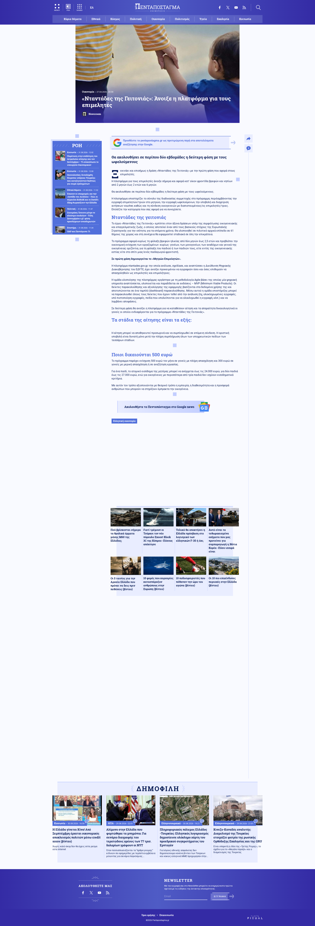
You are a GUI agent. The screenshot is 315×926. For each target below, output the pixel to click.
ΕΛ (92, 7)
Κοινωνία (245, 19)
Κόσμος (115, 19)
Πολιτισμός (182, 19)
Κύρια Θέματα (73, 19)
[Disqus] (175, 646)
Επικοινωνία (166, 915)
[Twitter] (228, 7)
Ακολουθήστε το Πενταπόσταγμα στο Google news (159, 407)
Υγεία (203, 19)
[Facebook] (219, 7)
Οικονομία (158, 19)
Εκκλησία (223, 19)
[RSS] (244, 7)
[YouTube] (236, 7)
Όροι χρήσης (148, 915)
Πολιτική (136, 19)
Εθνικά (96, 19)
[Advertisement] (175, 468)
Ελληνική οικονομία (124, 421)
